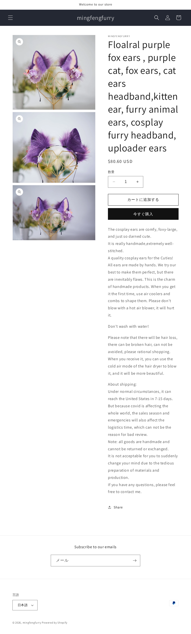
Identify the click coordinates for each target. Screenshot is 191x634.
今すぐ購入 (143, 214)
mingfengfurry (32, 622)
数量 (111, 172)
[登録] (134, 560)
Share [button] (118, 507)
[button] (10, 17)
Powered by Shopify (54, 622)
